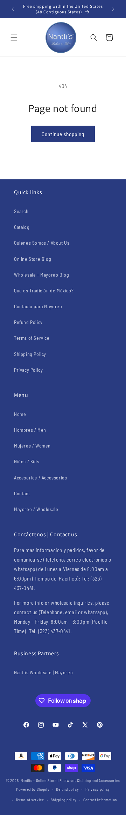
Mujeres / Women (32, 446)
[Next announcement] (113, 9)
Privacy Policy (28, 370)
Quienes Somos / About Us (41, 243)
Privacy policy (97, 789)
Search (21, 211)
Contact (22, 493)
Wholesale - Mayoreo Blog (41, 275)
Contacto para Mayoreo (38, 306)
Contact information (100, 799)
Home (20, 414)
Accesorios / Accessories (40, 478)
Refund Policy (28, 322)
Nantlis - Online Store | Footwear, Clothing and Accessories (70, 780)
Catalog (21, 227)
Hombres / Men (30, 430)
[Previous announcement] (13, 9)
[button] (14, 37)
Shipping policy (64, 799)
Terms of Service (32, 338)
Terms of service (30, 799)
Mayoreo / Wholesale (36, 509)
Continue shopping (63, 134)
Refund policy (67, 789)
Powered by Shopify (33, 789)
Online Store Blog (32, 259)
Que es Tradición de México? (44, 290)
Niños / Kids (26, 461)
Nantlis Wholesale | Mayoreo (43, 672)
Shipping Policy (30, 354)
